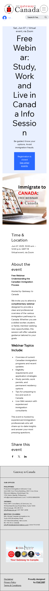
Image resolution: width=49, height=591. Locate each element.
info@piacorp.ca (10, 510)
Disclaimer (8, 579)
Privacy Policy (10, 582)
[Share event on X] (19, 456)
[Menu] (44, 9)
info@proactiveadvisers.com (14, 497)
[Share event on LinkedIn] (25, 456)
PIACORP (40, 582)
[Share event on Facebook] (12, 456)
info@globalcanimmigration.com (16, 525)
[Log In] (4, 18)
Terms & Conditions (12, 585)
